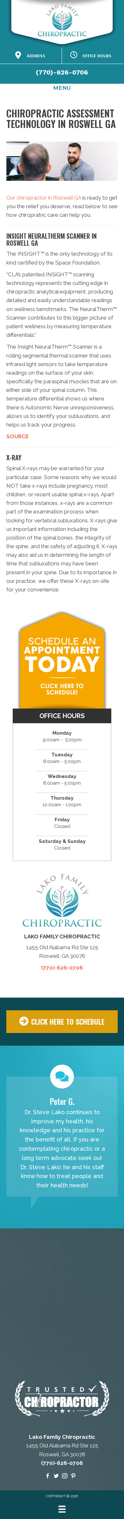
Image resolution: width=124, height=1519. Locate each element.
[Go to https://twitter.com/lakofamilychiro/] (56, 1476)
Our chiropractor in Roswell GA (43, 197)
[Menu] (62, 1509)
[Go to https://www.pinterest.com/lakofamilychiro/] (73, 1476)
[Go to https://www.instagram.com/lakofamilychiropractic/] (64, 1476)
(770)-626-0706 (62, 72)
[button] (62, 1021)
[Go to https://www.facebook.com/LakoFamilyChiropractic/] (47, 1476)
